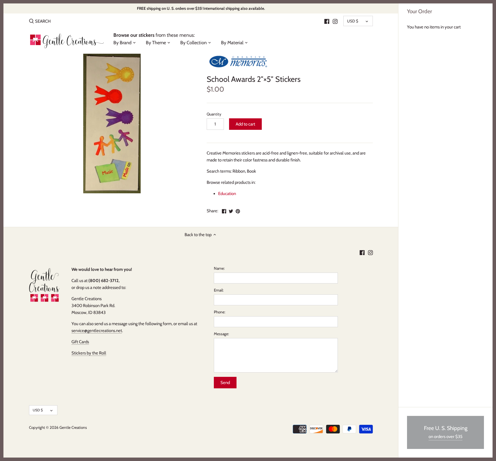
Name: (219, 268)
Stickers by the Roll (88, 353)
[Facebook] (326, 21)
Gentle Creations (73, 427)
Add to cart (245, 124)
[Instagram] (335, 21)
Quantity (214, 114)
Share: (212, 210)
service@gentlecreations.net (96, 330)
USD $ (352, 21)
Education (227, 193)
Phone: (219, 312)
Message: (221, 333)
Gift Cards (80, 341)
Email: (219, 290)
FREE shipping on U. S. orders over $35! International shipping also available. (201, 8)
